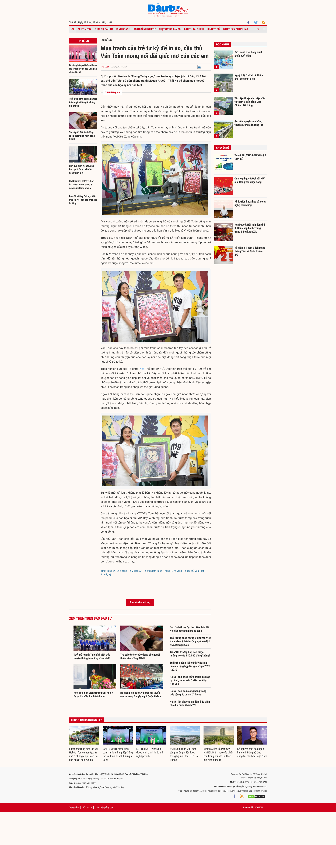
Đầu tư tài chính (194, 29)
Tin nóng (83, 41)
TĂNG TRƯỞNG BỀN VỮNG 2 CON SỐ (250, 157)
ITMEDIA (259, 807)
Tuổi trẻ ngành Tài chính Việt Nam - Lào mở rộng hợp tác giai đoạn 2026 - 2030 (190, 666)
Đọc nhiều (222, 44)
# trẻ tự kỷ (106, 574)
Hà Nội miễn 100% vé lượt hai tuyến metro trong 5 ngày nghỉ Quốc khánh (81, 185)
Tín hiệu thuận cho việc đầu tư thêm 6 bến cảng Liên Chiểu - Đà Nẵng (249, 102)
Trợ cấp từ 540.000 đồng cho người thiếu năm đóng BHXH (82, 136)
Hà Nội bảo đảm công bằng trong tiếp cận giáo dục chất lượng (188, 692)
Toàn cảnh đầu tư (145, 29)
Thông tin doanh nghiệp (86, 720)
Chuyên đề (222, 147)
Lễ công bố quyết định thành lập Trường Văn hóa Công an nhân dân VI (83, 69)
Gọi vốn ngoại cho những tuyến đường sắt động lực (248, 123)
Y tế (141, 368)
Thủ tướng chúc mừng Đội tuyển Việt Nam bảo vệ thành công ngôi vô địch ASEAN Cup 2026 (190, 641)
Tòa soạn (87, 807)
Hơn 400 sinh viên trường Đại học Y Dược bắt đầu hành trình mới (81, 169)
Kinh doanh (123, 29)
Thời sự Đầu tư (104, 29)
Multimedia (85, 29)
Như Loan (105, 67)
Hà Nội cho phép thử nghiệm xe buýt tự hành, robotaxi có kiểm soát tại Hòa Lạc (190, 680)
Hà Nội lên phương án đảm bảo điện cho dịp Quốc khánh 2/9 (190, 703)
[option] (84, 744)
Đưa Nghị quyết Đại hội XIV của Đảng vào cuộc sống (249, 180)
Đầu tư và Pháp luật (235, 29)
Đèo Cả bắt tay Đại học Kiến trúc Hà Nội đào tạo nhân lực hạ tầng (83, 200)
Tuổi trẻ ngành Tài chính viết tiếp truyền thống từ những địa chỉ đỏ (83, 102)
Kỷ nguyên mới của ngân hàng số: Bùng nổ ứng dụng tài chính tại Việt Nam (252, 752)
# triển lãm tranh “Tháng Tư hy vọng (163, 570)
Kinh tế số (214, 29)
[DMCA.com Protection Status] (256, 796)
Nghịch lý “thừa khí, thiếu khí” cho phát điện (248, 77)
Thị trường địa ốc (170, 29)
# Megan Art (136, 570)
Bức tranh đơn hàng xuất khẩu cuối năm (248, 53)
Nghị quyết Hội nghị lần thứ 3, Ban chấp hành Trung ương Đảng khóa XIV (249, 228)
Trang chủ (74, 807)
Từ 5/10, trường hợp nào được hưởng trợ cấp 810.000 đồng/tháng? (190, 653)
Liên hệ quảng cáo (105, 807)
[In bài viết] (199, 67)
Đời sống (106, 40)
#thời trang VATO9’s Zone (114, 570)
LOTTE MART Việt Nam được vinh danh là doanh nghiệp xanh (149, 752)
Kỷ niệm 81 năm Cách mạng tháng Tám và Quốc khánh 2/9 (249, 251)
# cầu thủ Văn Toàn (194, 570)
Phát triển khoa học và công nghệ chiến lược (250, 203)
